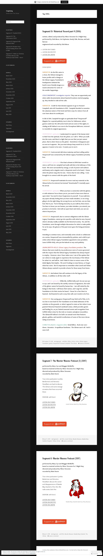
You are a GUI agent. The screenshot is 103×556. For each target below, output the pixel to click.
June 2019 (8, 111)
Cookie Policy (32, 553)
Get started (64, 2)
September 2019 (10, 101)
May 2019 (8, 114)
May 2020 (9, 82)
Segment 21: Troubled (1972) (13, 33)
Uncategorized (10, 131)
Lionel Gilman (68, 439)
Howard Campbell (65, 343)
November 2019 (10, 95)
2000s (73, 341)
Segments (8, 128)
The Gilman (74, 343)
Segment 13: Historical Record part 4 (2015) (61, 31)
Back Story (9, 125)
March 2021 (9, 75)
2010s (77, 341)
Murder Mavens (77, 439)
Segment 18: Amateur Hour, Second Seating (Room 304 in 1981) (13, 48)
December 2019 (10, 92)
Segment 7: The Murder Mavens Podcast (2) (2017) (64, 360)
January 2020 (9, 88)
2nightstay (9, 11)
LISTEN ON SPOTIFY (49, 405)
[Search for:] (15, 22)
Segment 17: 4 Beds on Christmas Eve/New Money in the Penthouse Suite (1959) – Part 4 (15, 55)
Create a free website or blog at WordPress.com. (55, 550)
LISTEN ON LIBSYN (48, 55)
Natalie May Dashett (79, 534)
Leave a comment (84, 343)
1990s (69, 341)
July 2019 (8, 108)
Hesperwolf (56, 343)
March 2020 (9, 85)
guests (50, 343)
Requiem (49, 441)
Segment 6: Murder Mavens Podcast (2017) (61, 458)
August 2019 (9, 104)
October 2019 (9, 98)
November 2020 (10, 79)
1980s (65, 341)
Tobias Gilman (56, 441)
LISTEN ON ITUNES (48, 402)
